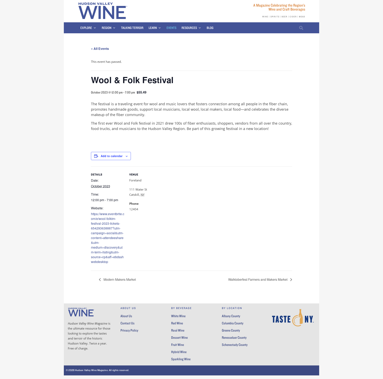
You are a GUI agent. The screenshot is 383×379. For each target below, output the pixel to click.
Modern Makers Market (119, 279)
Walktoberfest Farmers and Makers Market (258, 279)
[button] (88, 27)
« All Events (100, 48)
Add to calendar (111, 156)
